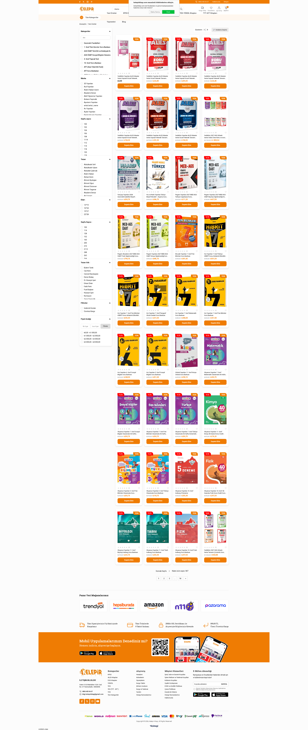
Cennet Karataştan (91, 274)
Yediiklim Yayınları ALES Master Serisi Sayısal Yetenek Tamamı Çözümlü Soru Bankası (215, 77)
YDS (109, 686)
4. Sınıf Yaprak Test (91, 59)
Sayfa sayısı (86, 119)
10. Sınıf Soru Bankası (92, 63)
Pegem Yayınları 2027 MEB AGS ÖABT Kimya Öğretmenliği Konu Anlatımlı (157, 255)
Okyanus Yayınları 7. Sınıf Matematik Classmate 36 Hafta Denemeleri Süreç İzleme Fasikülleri (214, 374)
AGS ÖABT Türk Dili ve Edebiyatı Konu (97, 51)
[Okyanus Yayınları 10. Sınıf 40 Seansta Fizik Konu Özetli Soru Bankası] (215, 469)
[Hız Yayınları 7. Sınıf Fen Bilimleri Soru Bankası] (215, 291)
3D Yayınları (88, 84)
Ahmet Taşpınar (90, 190)
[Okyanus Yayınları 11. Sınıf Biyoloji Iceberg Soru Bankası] (129, 528)
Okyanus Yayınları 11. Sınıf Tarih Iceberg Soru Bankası (157, 551)
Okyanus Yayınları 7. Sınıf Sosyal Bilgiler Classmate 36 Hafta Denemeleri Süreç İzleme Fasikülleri (129, 433)
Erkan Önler (88, 283)
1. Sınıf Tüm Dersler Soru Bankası (97, 47)
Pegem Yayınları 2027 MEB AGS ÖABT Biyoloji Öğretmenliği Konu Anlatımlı (215, 196)
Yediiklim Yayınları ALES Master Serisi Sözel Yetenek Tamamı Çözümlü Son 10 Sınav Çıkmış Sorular (186, 137)
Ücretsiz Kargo (89, 311)
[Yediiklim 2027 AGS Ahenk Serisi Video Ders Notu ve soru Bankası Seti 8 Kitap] (215, 113)
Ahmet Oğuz (89, 183)
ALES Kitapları (113, 677)
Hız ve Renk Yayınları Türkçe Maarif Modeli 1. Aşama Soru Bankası (156, 196)
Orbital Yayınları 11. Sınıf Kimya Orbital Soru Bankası (185, 373)
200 (85, 243)
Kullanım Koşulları (171, 680)
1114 (86, 140)
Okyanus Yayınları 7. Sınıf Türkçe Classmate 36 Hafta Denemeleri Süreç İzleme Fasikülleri (186, 433)
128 (85, 155)
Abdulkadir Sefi (90, 164)
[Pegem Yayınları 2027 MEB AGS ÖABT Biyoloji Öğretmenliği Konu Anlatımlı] (215, 173)
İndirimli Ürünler (90, 308)
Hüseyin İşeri (89, 293)
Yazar (83, 159)
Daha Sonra (155, 12)
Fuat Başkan (88, 290)
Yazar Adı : (85, 262)
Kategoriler (85, 31)
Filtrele (105, 326)
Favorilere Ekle (139, 73)
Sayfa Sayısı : (86, 222)
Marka (83, 78)
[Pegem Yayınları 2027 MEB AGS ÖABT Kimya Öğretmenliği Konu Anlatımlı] (157, 232)
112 (85, 143)
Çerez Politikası (170, 689)
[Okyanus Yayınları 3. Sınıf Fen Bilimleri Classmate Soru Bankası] (129, 469)
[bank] (154, 716)
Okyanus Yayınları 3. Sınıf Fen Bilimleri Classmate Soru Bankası (128, 492)
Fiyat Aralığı (86, 319)
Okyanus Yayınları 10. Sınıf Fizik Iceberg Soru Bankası (186, 551)
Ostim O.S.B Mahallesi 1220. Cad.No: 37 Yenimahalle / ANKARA (90, 686)
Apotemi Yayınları (90, 102)
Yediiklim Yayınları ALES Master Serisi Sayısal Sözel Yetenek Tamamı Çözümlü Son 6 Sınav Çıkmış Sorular (128, 137)
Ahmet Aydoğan (90, 180)
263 (85, 255)
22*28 (86, 214)
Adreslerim (140, 677)
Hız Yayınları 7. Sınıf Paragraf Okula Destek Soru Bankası (156, 314)
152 (85, 237)
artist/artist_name (91, 105)
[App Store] (219, 694)
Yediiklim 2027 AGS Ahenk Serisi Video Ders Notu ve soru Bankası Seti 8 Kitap (214, 137)
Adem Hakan (89, 174)
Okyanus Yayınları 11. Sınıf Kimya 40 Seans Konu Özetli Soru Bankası (213, 433)
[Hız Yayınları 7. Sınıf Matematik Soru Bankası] (186, 291)
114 (85, 146)
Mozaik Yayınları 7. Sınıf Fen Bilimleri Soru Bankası (184, 255)
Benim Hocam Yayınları (93, 115)
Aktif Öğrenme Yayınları (93, 96)
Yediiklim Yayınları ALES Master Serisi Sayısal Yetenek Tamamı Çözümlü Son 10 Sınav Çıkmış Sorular (157, 137)
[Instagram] (92, 701)
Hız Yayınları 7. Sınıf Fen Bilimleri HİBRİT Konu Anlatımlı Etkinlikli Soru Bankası (129, 314)
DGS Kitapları (112, 680)
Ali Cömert (88, 196)
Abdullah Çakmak (90, 171)
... (174, 578)
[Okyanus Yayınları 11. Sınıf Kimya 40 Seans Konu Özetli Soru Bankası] (215, 410)
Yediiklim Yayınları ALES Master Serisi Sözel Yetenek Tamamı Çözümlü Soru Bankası (157, 77)
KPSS (110, 674)
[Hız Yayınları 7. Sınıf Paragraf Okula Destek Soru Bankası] (157, 291)
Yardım (138, 692)
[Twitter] (87, 701)
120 (85, 152)
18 (180, 578)
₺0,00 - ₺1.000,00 (90, 333)
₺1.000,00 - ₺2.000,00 (92, 336)
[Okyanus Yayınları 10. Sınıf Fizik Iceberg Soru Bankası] (186, 528)
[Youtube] (97, 701)
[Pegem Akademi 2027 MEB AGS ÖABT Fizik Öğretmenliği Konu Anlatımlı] (129, 232)
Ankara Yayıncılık (90, 99)
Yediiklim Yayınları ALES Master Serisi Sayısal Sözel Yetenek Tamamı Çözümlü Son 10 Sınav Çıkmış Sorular (186, 77)
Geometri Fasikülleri (92, 43)
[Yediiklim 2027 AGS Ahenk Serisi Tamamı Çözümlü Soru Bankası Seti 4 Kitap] (215, 528)
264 (85, 259)
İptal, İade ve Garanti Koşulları (175, 674)
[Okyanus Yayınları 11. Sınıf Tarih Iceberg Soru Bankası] (157, 528)
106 (85, 133)
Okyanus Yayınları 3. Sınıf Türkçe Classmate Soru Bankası (157, 492)
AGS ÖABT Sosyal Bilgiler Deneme (97, 55)
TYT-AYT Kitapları (210, 13)
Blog (124, 22)
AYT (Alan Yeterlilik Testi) (93, 67)
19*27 (86, 211)
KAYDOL (224, 684)
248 (85, 252)
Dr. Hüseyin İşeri (90, 280)
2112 (86, 249)
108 (85, 137)
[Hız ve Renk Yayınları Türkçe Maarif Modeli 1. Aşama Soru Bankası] (157, 173)
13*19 (86, 205)
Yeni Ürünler (112, 13)
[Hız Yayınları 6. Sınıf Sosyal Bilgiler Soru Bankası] (129, 350)
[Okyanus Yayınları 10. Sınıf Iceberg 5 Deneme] (186, 469)
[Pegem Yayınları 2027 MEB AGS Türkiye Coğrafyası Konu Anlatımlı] (186, 173)
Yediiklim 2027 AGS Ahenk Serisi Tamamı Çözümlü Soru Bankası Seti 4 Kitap (214, 551)
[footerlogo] (90, 672)
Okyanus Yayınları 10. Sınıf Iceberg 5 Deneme (184, 492)
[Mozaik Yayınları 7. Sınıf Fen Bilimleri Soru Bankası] (186, 232)
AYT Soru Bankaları (91, 71)
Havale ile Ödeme (171, 692)
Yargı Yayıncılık (89, 299)
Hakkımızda (216, 2)
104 (85, 130)
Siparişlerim (140, 680)
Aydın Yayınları (89, 112)
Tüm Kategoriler (113, 695)
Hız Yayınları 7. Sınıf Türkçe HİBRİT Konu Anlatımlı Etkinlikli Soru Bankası (214, 255)
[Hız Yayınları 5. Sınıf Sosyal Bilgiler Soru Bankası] (157, 350)
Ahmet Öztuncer (90, 186)
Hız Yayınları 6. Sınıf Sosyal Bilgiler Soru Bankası (127, 373)
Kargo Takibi (140, 683)
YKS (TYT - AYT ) (113, 689)
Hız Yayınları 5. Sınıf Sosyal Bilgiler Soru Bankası (155, 373)
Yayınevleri (111, 22)
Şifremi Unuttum (142, 686)
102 (85, 127)
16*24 (86, 208)
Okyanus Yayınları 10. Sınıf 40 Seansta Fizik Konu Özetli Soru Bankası (214, 492)
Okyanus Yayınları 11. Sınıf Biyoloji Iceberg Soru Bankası (128, 551)
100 (85, 124)
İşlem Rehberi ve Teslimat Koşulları (177, 677)
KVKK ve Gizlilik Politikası (173, 686)
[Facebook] (81, 701)
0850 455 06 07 (87, 691)
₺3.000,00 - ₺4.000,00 (92, 342)
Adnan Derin (88, 177)
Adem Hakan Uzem (91, 90)
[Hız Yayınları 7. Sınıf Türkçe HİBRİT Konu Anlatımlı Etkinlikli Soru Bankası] (215, 232)
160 (85, 240)
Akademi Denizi (90, 93)
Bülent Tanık (88, 268)
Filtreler (84, 303)
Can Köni (87, 271)
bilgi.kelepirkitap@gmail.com (92, 694)
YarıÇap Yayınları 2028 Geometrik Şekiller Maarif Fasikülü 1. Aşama (126, 196)
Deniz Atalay (89, 277)
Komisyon (87, 296)
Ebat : (83, 200)
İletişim (226, 2)
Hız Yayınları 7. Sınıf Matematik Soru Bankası (185, 314)
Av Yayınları (88, 109)
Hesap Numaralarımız (143, 695)
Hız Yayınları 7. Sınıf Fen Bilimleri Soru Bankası (215, 314)
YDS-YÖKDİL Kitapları (188, 13)
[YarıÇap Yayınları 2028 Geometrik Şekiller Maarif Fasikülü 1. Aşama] (129, 173)
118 (85, 149)
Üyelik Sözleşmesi (171, 683)
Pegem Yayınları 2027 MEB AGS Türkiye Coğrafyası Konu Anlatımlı (186, 196)
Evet (168, 12)
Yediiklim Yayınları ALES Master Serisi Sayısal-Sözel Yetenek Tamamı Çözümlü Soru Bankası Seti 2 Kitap (128, 77)
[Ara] (181, 9)
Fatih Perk (88, 286)
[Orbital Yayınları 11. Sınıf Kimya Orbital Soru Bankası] (186, 350)
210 (85, 246)
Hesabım (139, 674)
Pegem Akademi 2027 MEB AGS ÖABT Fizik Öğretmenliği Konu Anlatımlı (129, 255)
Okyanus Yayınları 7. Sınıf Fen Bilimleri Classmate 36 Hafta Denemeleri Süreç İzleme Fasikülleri (156, 433)
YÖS (109, 692)
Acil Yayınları (89, 87)
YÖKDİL (110, 683)
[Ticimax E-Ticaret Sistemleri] (154, 726)
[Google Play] (201, 694)
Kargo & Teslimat (142, 689)
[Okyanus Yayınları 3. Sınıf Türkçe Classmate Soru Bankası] (157, 469)
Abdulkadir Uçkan (90, 168)
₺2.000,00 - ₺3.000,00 (92, 339)
